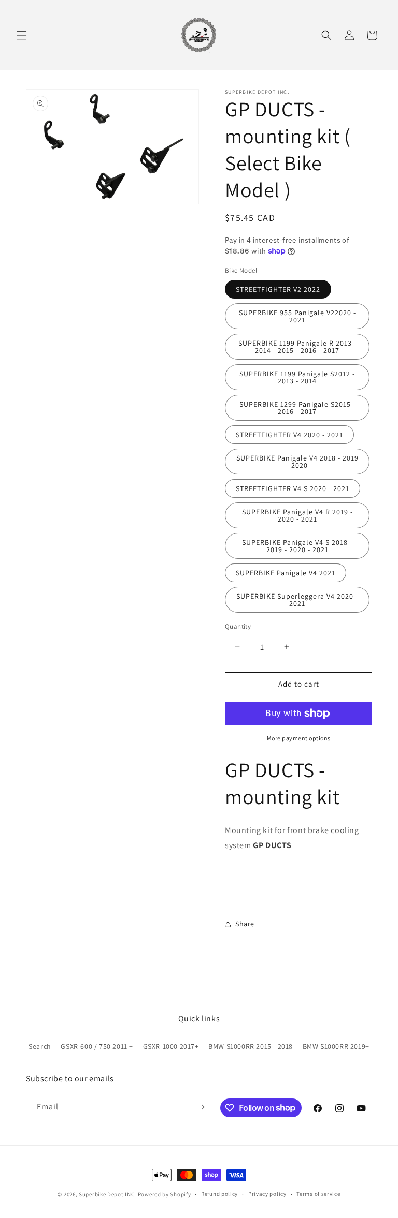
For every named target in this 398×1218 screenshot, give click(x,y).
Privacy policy (267, 1193)
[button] (21, 35)
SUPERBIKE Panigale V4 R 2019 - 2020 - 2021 (297, 515)
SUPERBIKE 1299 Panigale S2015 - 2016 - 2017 (297, 407)
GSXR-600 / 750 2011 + (97, 1046)
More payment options (299, 738)
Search (40, 1046)
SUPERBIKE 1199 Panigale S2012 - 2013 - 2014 (297, 377)
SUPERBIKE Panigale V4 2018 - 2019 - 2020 (297, 461)
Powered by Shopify (164, 1194)
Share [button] (244, 923)
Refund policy (219, 1193)
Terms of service (318, 1193)
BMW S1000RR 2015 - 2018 (250, 1046)
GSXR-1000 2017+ (171, 1046)
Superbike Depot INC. (107, 1194)
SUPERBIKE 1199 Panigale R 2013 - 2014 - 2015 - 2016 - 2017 (297, 346)
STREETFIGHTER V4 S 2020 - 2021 (292, 488)
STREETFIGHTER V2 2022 (278, 289)
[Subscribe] (200, 1107)
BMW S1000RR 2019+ (336, 1046)
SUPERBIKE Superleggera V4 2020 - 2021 (297, 599)
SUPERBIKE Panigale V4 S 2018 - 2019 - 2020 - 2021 (297, 546)
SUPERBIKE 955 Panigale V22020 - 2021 (297, 316)
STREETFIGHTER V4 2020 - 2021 (289, 434)
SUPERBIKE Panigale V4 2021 (285, 572)
